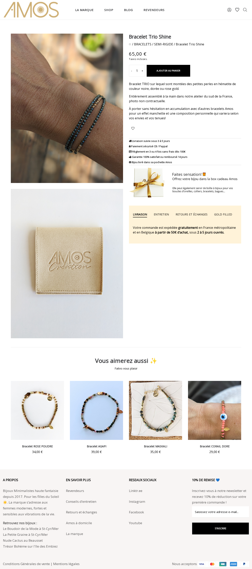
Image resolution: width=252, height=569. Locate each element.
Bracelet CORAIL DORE (215, 446)
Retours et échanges (192, 214)
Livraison (140, 214)
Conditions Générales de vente (26, 564)
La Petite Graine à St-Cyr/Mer (25, 534)
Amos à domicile (79, 523)
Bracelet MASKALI (155, 446)
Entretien (161, 214)
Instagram (137, 501)
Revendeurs (75, 490)
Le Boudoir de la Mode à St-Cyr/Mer (31, 528)
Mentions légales (66, 564)
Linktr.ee (135, 490)
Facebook (136, 512)
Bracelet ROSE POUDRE (37, 446)
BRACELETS (142, 44)
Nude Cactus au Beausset (23, 540)
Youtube (135, 523)
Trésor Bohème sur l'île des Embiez (30, 546)
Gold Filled (223, 214)
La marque (74, 533)
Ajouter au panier (168, 70)
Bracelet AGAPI (96, 446)
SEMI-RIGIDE (163, 44)
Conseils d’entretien (81, 501)
